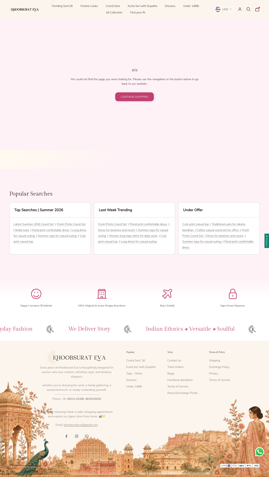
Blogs (170, 373)
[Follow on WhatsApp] (87, 436)
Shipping (214, 360)
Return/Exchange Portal (182, 393)
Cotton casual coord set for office (218, 230)
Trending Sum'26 (62, 6)
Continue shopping (134, 96)
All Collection (114, 12)
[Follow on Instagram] (77, 436)
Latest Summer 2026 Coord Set (34, 224)
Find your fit (137, 12)
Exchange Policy (219, 367)
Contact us (174, 360)
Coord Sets (113, 6)
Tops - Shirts (134, 373)
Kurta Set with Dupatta (142, 6)
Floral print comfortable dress (51, 230)
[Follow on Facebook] (66, 436)
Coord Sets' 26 (135, 360)
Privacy (213, 373)
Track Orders (175, 367)
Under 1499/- (191, 6)
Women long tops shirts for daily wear (133, 236)
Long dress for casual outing (139, 241)
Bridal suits (22, 230)
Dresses (170, 6)
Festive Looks (89, 6)
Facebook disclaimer (180, 380)
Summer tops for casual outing (57, 236)
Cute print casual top (196, 224)
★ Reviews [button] (266, 240)
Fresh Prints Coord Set (71, 224)
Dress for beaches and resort (117, 230)
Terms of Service (177, 386)
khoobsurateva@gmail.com (81, 425)
